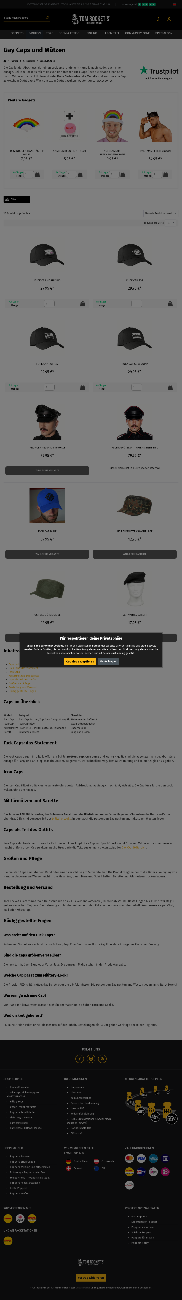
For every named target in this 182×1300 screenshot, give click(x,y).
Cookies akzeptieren (80, 661)
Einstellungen (108, 661)
